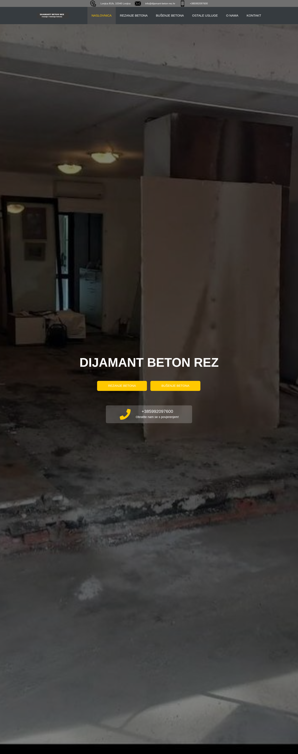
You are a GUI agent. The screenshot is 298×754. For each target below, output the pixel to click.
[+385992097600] (127, 414)
